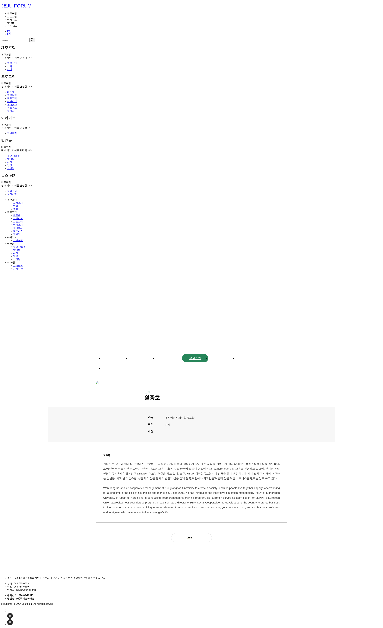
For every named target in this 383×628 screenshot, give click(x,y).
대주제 (114, 358)
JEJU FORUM (16, 6)
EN (9, 34)
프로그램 (168, 358)
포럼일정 (142, 358)
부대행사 (222, 358)
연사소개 (195, 358)
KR (9, 31)
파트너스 (249, 358)
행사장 (114, 368)
